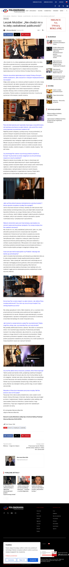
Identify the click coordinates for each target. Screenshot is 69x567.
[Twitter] (8, 513)
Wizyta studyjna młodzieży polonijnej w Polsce (59, 42)
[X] (63, 6)
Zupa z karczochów (58, 95)
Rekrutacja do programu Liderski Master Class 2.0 (58, 71)
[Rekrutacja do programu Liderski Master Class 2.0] (49, 71)
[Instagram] (59, 6)
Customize (11, 560)
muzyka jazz (16, 427)
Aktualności (14, 16)
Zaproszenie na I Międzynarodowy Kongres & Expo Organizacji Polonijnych (56, 120)
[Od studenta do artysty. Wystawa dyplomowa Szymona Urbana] (49, 77)
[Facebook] (55, 6)
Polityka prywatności (11, 555)
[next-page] (7, 498)
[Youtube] (67, 6)
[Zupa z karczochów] (49, 96)
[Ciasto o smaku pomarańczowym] (49, 91)
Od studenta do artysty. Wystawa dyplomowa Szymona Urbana (59, 77)
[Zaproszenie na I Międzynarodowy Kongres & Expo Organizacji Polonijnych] (49, 62)
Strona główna (6, 16)
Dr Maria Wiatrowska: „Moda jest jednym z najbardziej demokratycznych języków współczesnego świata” (58, 52)
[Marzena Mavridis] (4, 30)
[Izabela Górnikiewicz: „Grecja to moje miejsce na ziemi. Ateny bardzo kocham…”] (38, 480)
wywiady (23, 427)
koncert (10, 427)
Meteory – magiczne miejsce (11, 446)
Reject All (22, 560)
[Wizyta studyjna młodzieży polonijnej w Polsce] (49, 42)
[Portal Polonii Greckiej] (14, 11)
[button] (67, 11)
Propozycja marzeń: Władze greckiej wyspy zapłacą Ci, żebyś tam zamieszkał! (35, 447)
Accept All (33, 560)
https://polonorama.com (22, 459)
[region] (21, 553)
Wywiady (20, 16)
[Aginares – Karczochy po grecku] (49, 102)
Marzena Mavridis (11, 30)
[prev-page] (4, 498)
